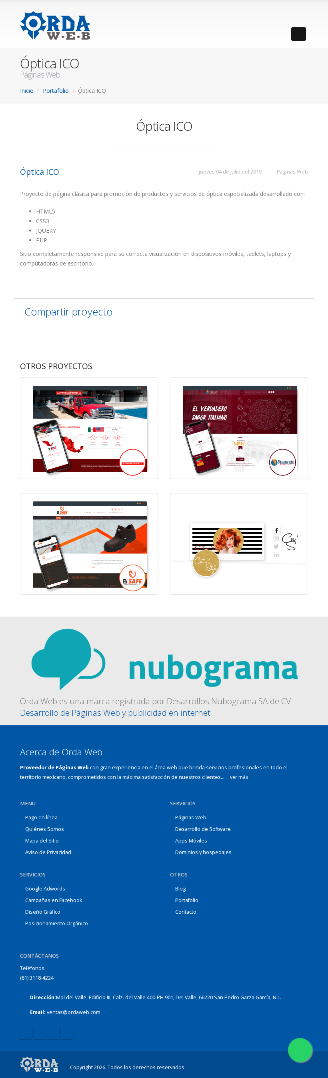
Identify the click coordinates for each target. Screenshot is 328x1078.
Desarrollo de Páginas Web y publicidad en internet (115, 712)
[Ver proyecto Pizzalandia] (231, 419)
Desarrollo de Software (203, 829)
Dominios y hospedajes (203, 852)
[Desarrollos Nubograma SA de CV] (164, 659)
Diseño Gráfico (42, 911)
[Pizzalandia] (249, 419)
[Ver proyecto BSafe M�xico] (81, 534)
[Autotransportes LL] (99, 419)
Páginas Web (190, 817)
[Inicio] (39, 1064)
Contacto (185, 911)
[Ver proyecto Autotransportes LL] (81, 419)
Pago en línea (41, 817)
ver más (239, 777)
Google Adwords (45, 888)
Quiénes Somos (44, 829)
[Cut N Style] (249, 534)
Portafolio (186, 900)
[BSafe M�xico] (99, 534)
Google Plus (67, 1033)
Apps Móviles (191, 840)
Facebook (26, 1033)
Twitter (40, 1033)
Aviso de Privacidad (48, 852)
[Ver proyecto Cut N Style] (231, 534)
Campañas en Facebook (53, 900)
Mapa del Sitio (42, 840)
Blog (180, 888)
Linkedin (53, 1033)
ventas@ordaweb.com (73, 1012)
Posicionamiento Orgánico (56, 923)
